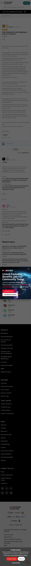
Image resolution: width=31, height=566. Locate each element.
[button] (15, 562)
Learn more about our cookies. (19, 555)
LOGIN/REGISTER (8, 291)
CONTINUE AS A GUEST (10, 294)
